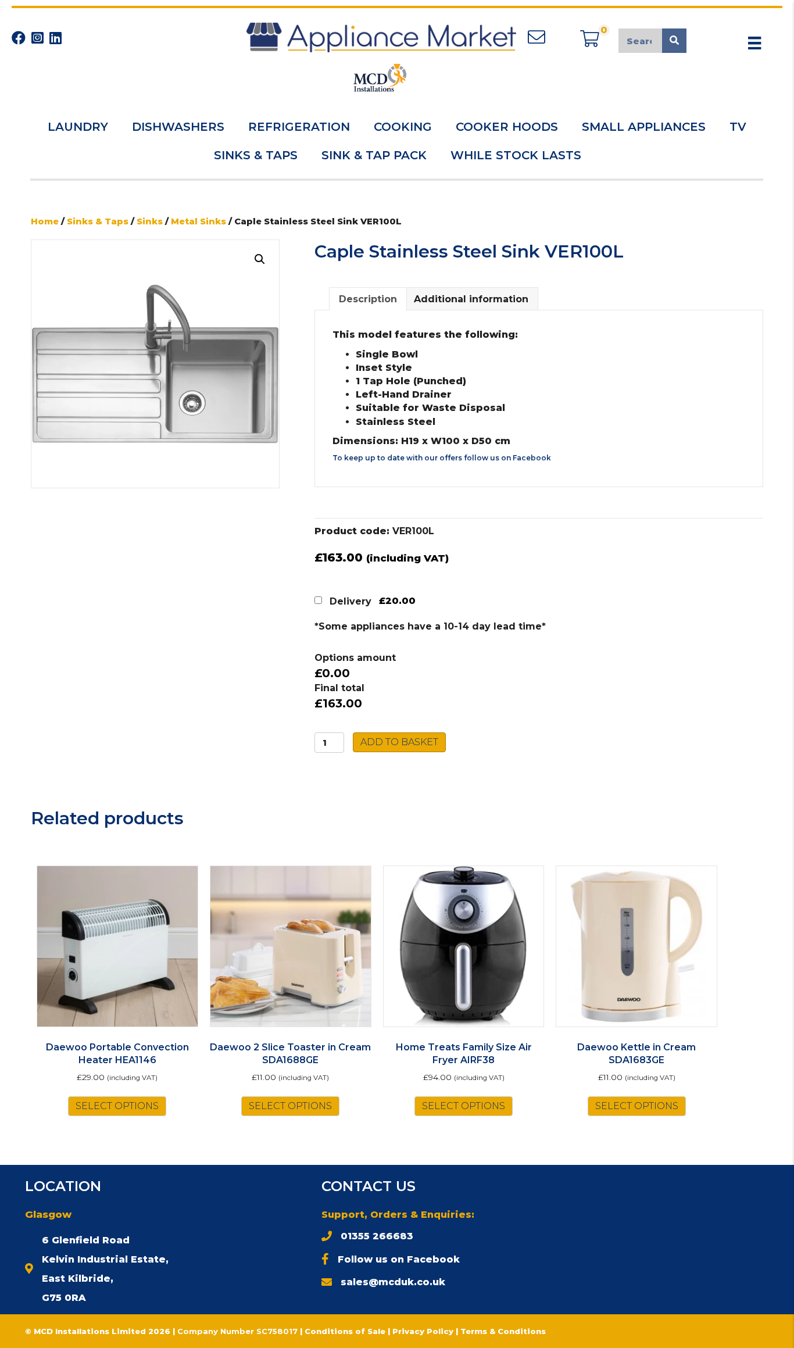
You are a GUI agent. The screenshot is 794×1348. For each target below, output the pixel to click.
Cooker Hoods (507, 127)
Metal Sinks (198, 221)
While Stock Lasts (515, 155)
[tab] (368, 298)
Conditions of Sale (345, 1331)
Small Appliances (644, 127)
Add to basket (399, 742)
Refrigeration (299, 127)
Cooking (403, 127)
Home (45, 221)
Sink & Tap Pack (374, 155)
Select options (117, 1105)
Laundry (78, 127)
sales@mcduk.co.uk (393, 1282)
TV (737, 127)
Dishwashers (178, 127)
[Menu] (754, 43)
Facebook (532, 457)
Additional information (471, 299)
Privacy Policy (424, 1331)
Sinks (150, 221)
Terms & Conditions (503, 1331)
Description (368, 299)
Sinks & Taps (256, 155)
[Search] (674, 40)
